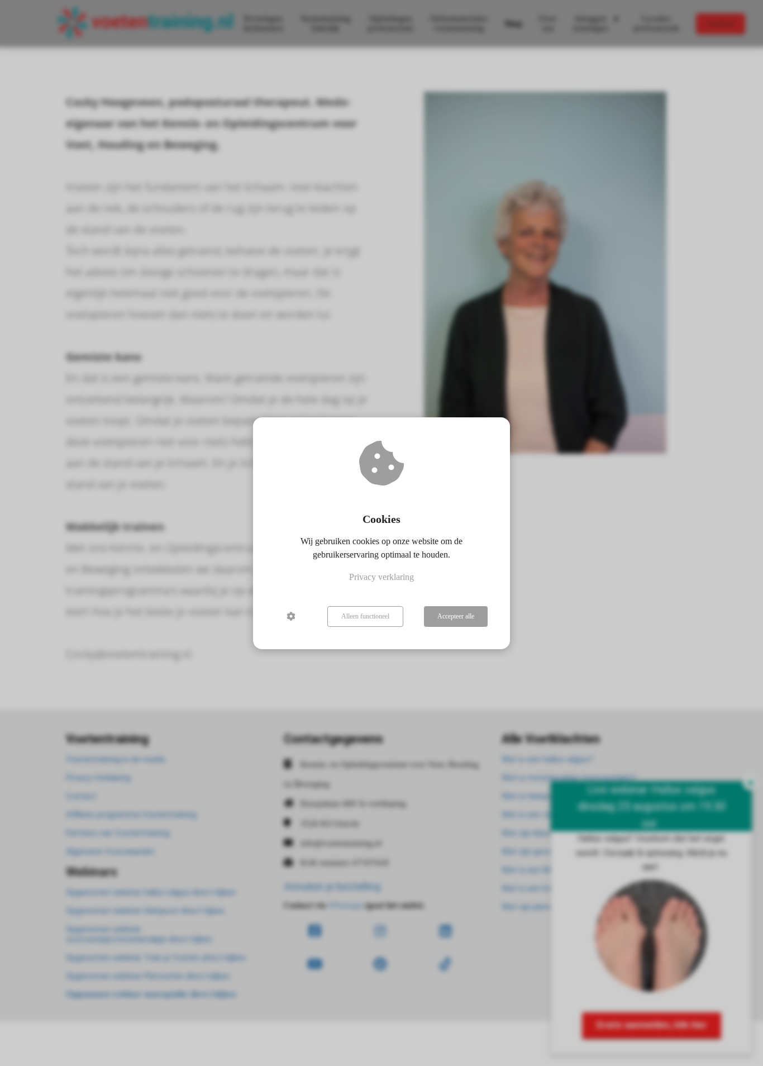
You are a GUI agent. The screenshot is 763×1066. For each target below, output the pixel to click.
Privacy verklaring (381, 577)
